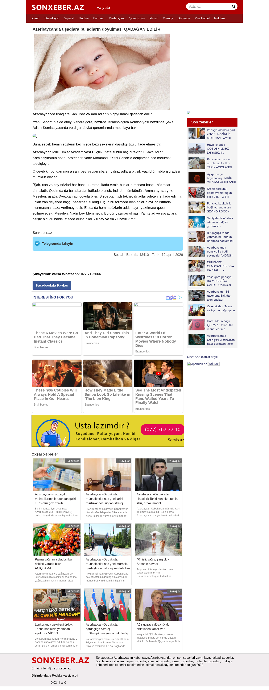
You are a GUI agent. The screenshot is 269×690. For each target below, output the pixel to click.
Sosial (35, 18)
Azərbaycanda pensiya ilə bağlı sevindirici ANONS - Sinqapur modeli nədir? (211, 251)
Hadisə (83, 18)
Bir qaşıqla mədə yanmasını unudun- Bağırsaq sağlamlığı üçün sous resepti (220, 236)
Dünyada (184, 18)
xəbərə (79, 122)
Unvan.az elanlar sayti (202, 357)
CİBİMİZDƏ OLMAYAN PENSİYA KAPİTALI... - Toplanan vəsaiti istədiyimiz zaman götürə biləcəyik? (212, 266)
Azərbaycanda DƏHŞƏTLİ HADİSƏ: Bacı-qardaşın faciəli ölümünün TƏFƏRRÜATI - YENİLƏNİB (212, 339)
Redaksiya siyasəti (65, 675)
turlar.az (213, 363)
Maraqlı (168, 18)
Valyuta (103, 7)
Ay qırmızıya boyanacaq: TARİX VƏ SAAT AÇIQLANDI (221, 177)
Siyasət (69, 18)
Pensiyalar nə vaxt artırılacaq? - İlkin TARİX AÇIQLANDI (219, 163)
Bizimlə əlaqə (41, 675)
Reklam (219, 18)
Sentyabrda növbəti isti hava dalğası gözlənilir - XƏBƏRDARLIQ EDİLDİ (211, 222)
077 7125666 (91, 274)
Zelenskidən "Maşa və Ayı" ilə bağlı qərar (221, 308)
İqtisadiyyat (51, 18)
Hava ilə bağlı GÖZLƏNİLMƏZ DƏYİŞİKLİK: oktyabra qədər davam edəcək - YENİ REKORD (210, 148)
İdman (153, 18)
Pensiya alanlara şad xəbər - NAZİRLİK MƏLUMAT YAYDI (221, 133)
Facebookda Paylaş (52, 285)
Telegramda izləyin (57, 244)
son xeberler (117, 664)
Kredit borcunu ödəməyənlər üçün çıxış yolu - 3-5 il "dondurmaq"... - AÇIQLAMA (210, 192)
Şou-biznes (137, 18)
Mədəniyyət (117, 18)
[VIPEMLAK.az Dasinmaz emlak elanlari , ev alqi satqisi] (197, 363)
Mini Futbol (202, 18)
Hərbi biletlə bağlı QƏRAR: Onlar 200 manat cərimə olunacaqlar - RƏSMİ (221, 324)
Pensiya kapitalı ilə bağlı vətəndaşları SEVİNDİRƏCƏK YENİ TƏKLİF (219, 207)
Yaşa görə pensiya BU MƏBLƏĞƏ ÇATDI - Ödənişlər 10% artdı (219, 280)
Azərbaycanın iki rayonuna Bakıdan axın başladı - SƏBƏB (219, 295)
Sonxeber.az (42, 233)
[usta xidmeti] (110, 430)
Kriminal (98, 18)
